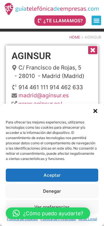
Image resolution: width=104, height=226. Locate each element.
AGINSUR (31, 55)
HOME (74, 37)
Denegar (52, 191)
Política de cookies (22, 219)
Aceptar (52, 175)
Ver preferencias (52, 207)
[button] (95, 111)
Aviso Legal (88, 219)
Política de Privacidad (58, 219)
